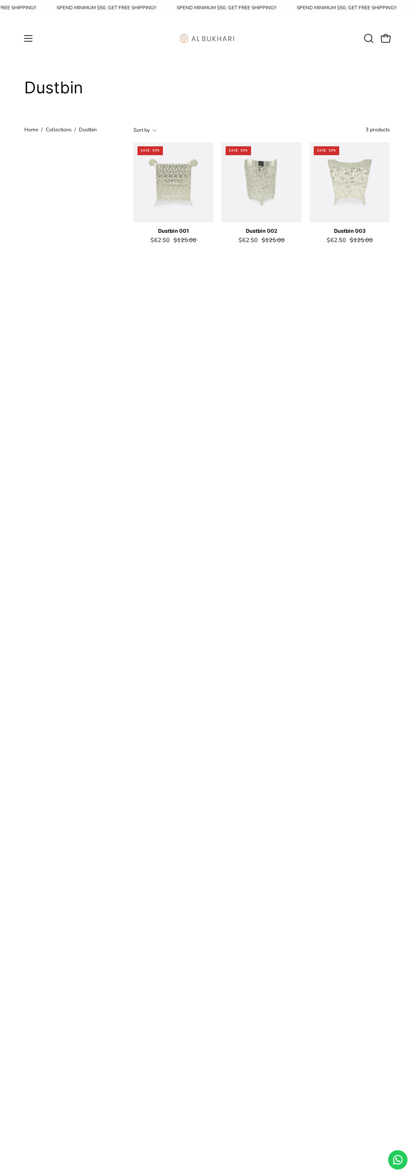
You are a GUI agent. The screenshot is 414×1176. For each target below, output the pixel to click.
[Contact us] (398, 1160)
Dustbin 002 (261, 231)
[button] (368, 38)
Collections (59, 129)
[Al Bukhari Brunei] (207, 38)
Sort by (141, 130)
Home (31, 129)
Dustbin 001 (173, 231)
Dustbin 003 (350, 231)
